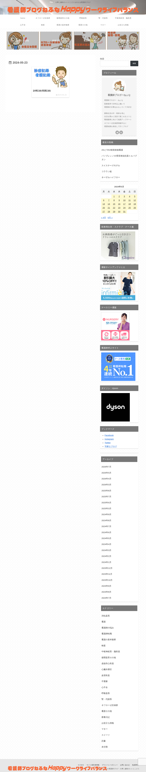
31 (124, 211)
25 (129, 208)
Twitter (108, 443)
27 (104, 211)
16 (119, 204)
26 (135, 208)
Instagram (109, 439)
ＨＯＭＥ (81, 765)
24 (124, 208)
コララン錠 (107, 171)
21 (109, 208)
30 (119, 211)
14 (109, 204)
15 (114, 204)
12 (135, 200)
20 (104, 208)
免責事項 (135, 765)
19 (135, 204)
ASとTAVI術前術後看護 (112, 150)
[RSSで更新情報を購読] (121, 132)
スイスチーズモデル (111, 165)
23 (119, 208)
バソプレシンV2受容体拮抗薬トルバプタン (119, 158)
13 (104, 204)
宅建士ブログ (111, 446)
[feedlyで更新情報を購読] (117, 132)
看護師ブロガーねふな (119, 95)
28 (109, 211)
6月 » (110, 217)
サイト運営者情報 (93, 765)
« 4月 (103, 217)
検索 (102, 59)
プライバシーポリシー (110, 765)
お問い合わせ (125, 765)
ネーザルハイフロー (111, 177)
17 (124, 204)
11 (129, 200)
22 (114, 208)
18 (129, 204)
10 (124, 200)
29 (114, 211)
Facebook (109, 435)
